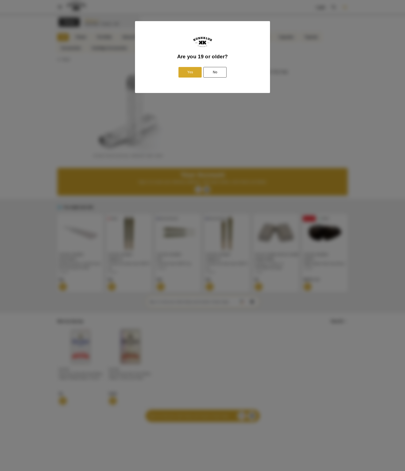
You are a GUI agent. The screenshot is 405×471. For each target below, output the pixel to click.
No (215, 72)
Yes (190, 72)
